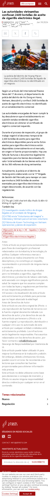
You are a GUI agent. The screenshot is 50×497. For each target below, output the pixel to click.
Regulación (8, 404)
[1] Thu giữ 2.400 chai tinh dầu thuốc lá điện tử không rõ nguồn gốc (25, 201)
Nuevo (5, 399)
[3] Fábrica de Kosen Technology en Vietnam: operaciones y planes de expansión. (24, 223)
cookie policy (34, 489)
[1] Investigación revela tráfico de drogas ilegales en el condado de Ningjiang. (22, 211)
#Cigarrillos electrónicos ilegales (18, 236)
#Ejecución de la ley (12, 230)
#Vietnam (7, 233)
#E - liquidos (31, 230)
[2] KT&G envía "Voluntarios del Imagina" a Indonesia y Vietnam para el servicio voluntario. (25, 217)
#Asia (42, 230)
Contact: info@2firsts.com (14, 443)
